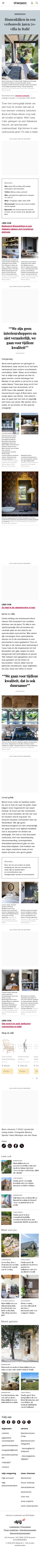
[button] (11, 1530)
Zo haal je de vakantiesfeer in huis (18, 607)
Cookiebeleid (14, 1527)
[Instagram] (13, 1422)
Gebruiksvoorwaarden (28, 1530)
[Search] (36, 2)
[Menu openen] (3, 2)
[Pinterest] (24, 1422)
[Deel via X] (22, 1146)
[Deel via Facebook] (16, 1146)
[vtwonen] (20, 3)
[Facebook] (8, 1422)
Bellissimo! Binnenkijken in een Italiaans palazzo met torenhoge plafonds (17, 229)
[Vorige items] (32, 1078)
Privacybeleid (25, 1527)
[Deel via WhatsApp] (10, 1146)
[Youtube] (18, 1422)
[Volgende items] (36, 1078)
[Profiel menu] (32, 2)
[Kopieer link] (4, 1146)
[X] (29, 1422)
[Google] (3, 1422)
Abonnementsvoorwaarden (20, 1533)
